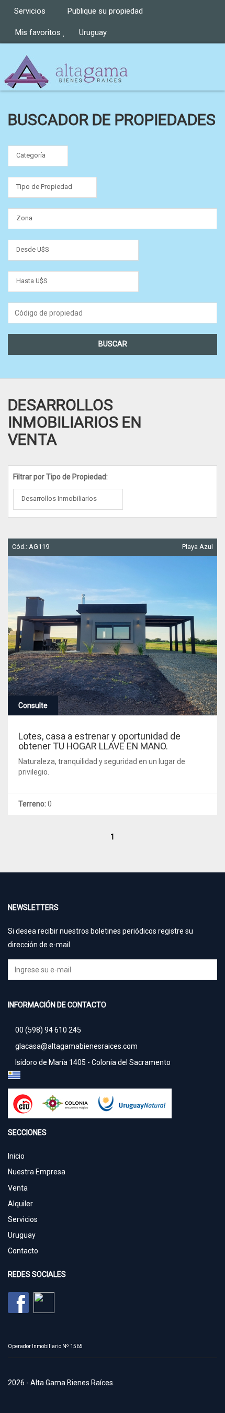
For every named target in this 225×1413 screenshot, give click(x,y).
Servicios (31, 11)
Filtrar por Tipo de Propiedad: (60, 477)
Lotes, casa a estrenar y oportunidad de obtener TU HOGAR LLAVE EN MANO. (99, 741)
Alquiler (20, 1203)
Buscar (112, 344)
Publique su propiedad (106, 11)
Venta (18, 1188)
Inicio (16, 1156)
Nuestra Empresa (36, 1172)
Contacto (23, 1251)
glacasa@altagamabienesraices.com (76, 1046)
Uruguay (22, 1235)
